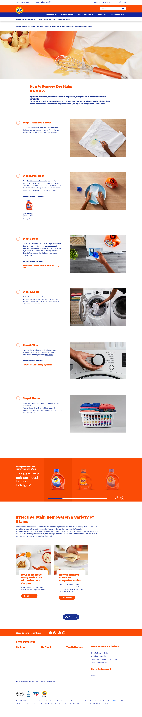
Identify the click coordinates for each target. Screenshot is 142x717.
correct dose (50, 246)
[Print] (43, 91)
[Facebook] (50, 632)
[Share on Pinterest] (37, 91)
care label (49, 355)
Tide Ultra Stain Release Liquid (38, 181)
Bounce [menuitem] (43, 681)
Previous (117, 498)
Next (122, 498)
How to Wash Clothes (85, 14)
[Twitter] (54, 632)
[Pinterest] (59, 632)
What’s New (102, 14)
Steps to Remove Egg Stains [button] (25, 19)
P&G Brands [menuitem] (24, 681)
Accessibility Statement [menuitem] (22, 700)
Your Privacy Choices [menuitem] (106, 700)
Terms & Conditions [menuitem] (36, 700)
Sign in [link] (124, 2)
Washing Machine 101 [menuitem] (99, 662)
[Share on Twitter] (34, 91)
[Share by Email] (40, 91)
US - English (106, 2)
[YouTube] (63, 632)
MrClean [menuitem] (31, 681)
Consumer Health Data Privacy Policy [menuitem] (87, 700)
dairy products (41, 529)
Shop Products (51, 14)
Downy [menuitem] (37, 681)
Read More (29, 596)
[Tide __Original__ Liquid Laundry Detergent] (85, 479)
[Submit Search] (123, 8)
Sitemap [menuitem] (123, 700)
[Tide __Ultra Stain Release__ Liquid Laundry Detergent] (58, 479)
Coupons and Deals (117, 14)
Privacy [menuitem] (73, 700)
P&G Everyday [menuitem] (50, 681)
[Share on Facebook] (31, 91)
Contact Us (96, 2)
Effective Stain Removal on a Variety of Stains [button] (54, 19)
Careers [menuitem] (68, 700)
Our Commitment (67, 14)
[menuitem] (51, 14)
